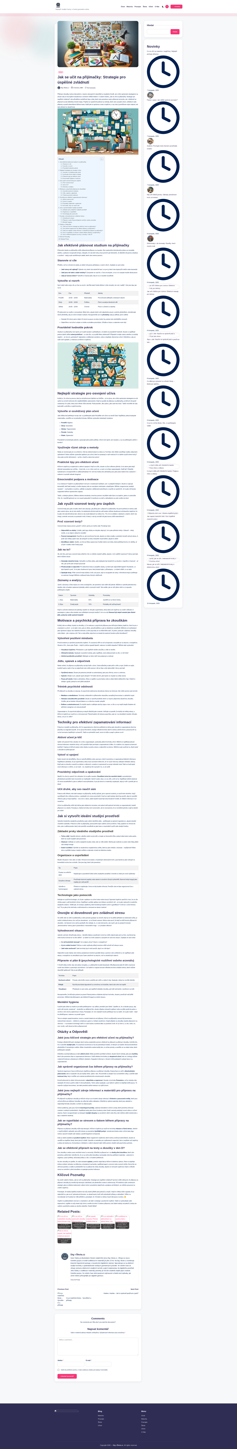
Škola (100, 1422)
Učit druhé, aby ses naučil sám (71, 205)
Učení (60, 72)
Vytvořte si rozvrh (67, 166)
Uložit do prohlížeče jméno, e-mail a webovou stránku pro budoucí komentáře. (84, 1370)
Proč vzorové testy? (68, 182)
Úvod (143, 1415)
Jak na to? (66, 184)
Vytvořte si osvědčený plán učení (72, 172)
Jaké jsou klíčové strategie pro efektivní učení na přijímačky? (79, 226)
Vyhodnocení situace (68, 218)
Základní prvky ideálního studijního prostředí (75, 209)
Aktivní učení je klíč (68, 199)
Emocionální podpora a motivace (71, 178)
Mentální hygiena (67, 222)
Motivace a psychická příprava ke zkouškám (73, 189)
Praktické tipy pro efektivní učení (72, 176)
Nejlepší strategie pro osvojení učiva (70, 170)
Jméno (60, 1360)
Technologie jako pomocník (70, 214)
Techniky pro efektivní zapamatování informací (73, 197)
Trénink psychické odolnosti (70, 195)
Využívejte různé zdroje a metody (72, 174)
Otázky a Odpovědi (65, 224)
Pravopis (101, 1419)
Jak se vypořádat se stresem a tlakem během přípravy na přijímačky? (81, 232)
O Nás (143, 1432)
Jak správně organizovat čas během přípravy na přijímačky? (79, 228)
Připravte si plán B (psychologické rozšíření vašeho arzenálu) (79, 220)
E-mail (89, 1360)
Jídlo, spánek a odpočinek (70, 193)
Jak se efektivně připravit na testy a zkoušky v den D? (77, 234)
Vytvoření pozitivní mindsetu (70, 191)
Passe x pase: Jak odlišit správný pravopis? (162, 100)
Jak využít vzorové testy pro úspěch (70, 180)
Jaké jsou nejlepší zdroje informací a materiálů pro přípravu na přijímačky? (83, 230)
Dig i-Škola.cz (78, 1254)
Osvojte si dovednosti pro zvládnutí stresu (72, 216)
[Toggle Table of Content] (101, 159)
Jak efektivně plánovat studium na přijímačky (73, 162)
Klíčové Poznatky (65, 236)
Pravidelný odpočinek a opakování (72, 203)
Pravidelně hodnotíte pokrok (70, 168)
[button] (176, 7)
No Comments (91, 88)
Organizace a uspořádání (69, 212)
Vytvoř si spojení (67, 201)
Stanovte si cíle (67, 164)
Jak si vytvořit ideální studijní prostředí (71, 207)
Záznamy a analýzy (68, 186)
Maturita (101, 1415)
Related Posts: (65, 239)
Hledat (150, 25)
